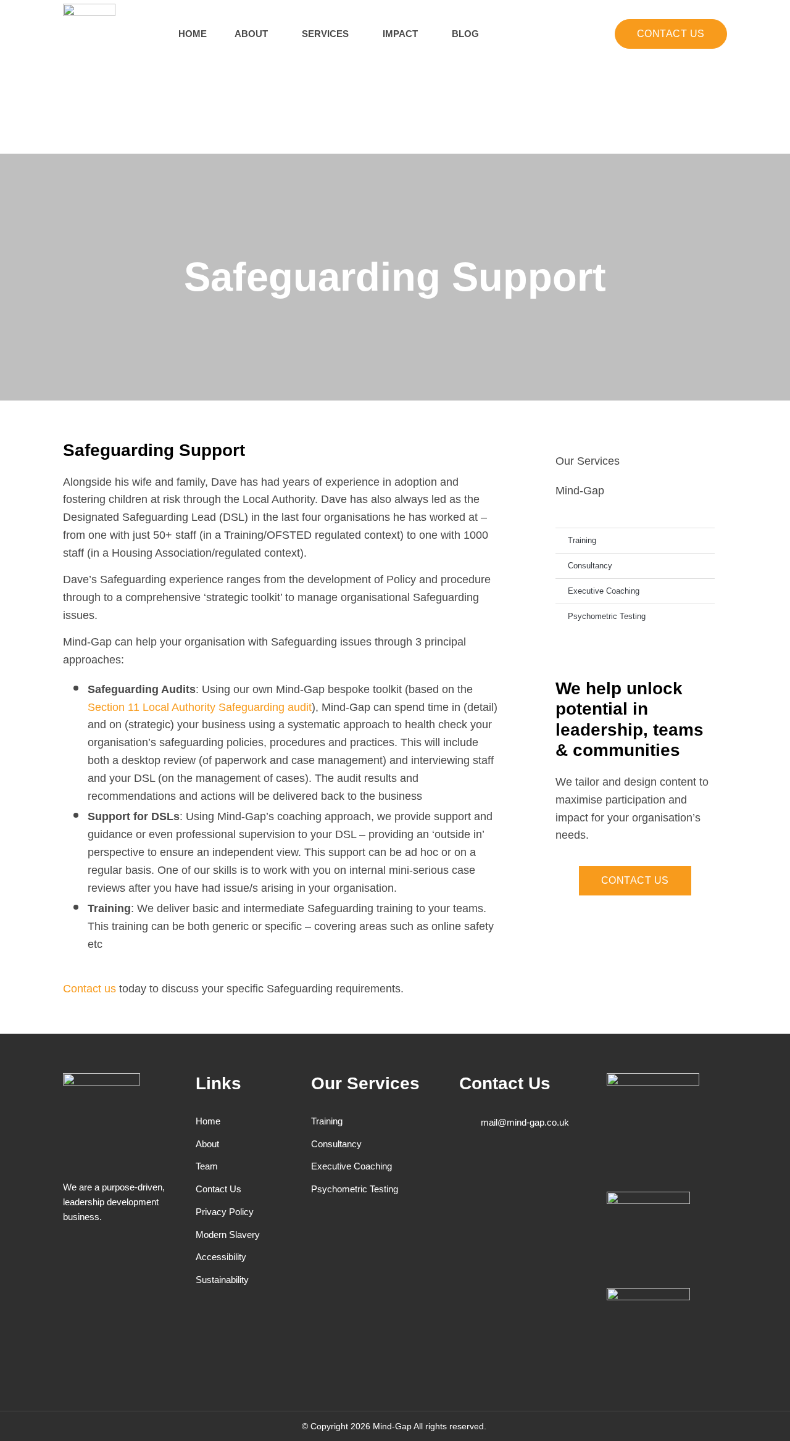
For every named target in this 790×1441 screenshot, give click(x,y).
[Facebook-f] (467, 1165)
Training (582, 540)
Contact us (89, 988)
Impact (400, 33)
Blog (465, 33)
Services (325, 33)
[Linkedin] (559, 1165)
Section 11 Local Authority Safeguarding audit (200, 707)
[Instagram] (528, 1165)
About (251, 33)
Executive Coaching (603, 591)
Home (192, 33)
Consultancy (590, 565)
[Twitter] (497, 1165)
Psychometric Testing (607, 616)
